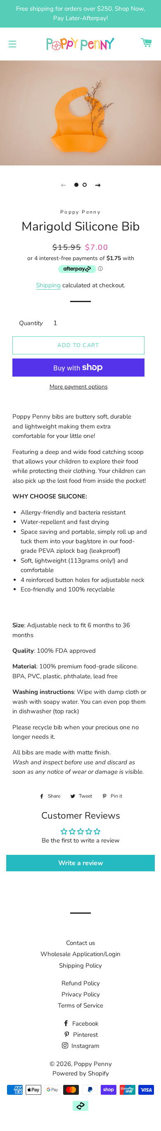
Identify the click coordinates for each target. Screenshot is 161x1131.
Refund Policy (81, 983)
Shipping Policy (80, 965)
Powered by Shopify (80, 1073)
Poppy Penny (93, 1064)
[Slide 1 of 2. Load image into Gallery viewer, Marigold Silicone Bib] (76, 185)
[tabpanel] (80, 111)
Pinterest (84, 1035)
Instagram (84, 1046)
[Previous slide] (63, 185)
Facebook (85, 1023)
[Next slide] (98, 185)
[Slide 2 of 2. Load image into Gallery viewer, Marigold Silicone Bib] (84, 185)
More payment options (79, 387)
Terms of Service (80, 1005)
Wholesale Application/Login (80, 954)
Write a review (80, 863)
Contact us (80, 943)
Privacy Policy (81, 994)
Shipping (48, 285)
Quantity (31, 323)
